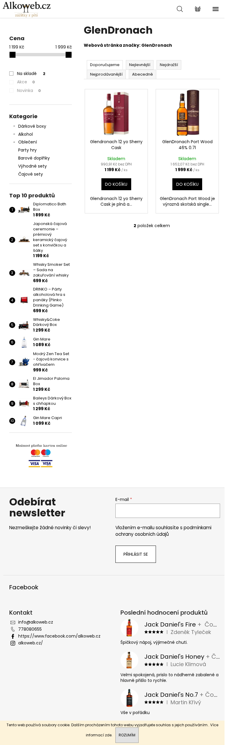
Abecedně (142, 74)
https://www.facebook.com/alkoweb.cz (59, 636)
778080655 (30, 629)
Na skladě (31, 73)
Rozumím (127, 735)
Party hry (27, 150)
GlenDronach (156, 45)
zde (108, 735)
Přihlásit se (135, 554)
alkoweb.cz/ (30, 643)
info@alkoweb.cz (35, 622)
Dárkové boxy (32, 126)
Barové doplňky (34, 158)
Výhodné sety (32, 166)
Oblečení (27, 142)
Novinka (29, 90)
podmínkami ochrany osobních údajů (163, 530)
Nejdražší (169, 65)
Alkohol (25, 134)
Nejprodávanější (106, 74)
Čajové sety (30, 174)
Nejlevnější (139, 65)
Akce (26, 82)
